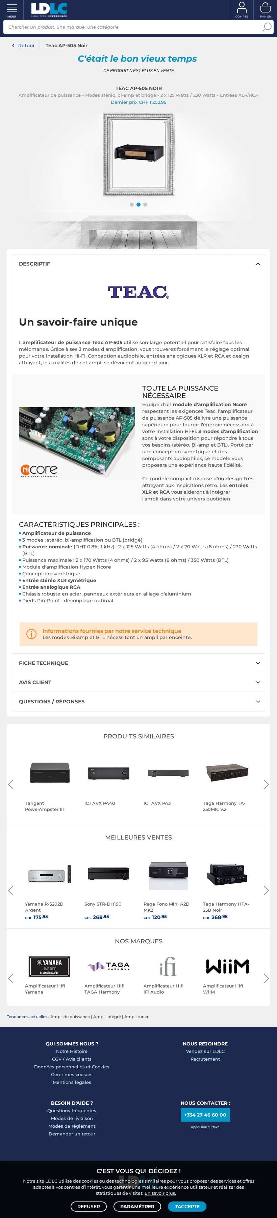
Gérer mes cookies (72, 1074)
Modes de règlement (71, 1126)
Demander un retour (72, 1133)
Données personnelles (59, 1066)
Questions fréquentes (71, 1110)
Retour (26, 45)
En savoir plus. (160, 1193)
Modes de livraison (72, 1118)
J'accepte (187, 1207)
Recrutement (205, 1059)
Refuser (88, 1207)
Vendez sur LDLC (205, 1051)
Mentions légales (72, 1082)
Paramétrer (137, 1207)
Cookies (100, 1066)
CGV (56, 1059)
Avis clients (79, 1059)
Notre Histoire (71, 1051)
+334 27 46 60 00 (205, 1115)
